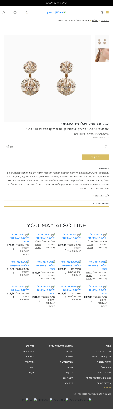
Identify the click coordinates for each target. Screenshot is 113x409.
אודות (108, 346)
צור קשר (95, 157)
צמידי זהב (30, 346)
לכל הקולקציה (102, 195)
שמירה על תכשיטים (102, 351)
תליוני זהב (30, 356)
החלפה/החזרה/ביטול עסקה (61, 346)
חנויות (70, 367)
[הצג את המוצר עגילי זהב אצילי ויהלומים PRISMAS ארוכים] (17, 238)
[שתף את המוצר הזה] (7, 146)
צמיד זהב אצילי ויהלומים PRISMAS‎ (100, 244)
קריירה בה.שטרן (104, 372)
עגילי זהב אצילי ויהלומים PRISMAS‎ (48, 244)
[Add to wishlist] (106, 146)
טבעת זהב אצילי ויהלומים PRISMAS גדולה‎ (99, 275)
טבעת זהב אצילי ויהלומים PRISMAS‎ (22, 272)
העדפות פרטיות (104, 383)
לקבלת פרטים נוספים (90, 244)
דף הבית (105, 20)
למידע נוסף (93, 238)
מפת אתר (78, 394)
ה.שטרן (106, 394)
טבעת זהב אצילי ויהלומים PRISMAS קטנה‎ (74, 248)
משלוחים (69, 356)
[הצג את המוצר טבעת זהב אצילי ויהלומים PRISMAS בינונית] (95, 290)
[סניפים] (102, 12)
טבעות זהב (68, 378)
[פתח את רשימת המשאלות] (15, 12)
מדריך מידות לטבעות (101, 356)
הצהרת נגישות (66, 362)
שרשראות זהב (28, 351)
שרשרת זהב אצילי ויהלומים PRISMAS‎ (74, 272)
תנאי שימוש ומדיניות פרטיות (98, 378)
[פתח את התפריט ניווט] (107, 12)
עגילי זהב (69, 383)
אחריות (69, 351)
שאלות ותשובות (104, 362)
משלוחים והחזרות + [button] (101, 203)
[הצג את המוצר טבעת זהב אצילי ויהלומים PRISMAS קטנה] (69, 238)
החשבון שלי (106, 367)
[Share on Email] (12, 146)
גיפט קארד (29, 362)
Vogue (31, 372)
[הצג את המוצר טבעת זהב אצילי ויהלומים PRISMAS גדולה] (95, 265)
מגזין (32, 367)
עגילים (95, 20)
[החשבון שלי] (3, 12)
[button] (12, 146)
